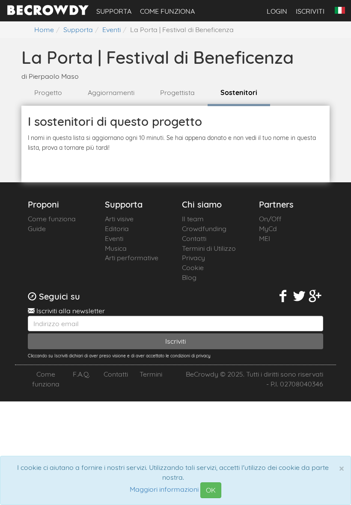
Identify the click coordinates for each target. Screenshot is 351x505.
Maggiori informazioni (164, 489)
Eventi (114, 238)
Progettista (177, 92)
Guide (37, 228)
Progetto (48, 92)
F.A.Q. (81, 374)
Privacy (193, 257)
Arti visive (119, 218)
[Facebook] (283, 296)
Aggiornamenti (111, 92)
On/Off (270, 218)
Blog (189, 277)
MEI (264, 238)
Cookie (193, 267)
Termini (151, 374)
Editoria (117, 228)
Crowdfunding (204, 228)
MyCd (268, 228)
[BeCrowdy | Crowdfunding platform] (48, 13)
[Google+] (315, 296)
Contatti (194, 238)
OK (211, 490)
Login (277, 11)
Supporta (113, 11)
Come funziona (167, 11)
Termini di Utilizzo (209, 248)
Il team (193, 218)
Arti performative (131, 257)
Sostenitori (238, 92)
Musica (116, 248)
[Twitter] (299, 296)
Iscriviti (310, 11)
